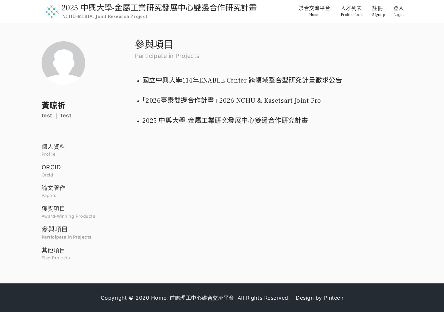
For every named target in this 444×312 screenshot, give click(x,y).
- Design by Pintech (317, 297)
